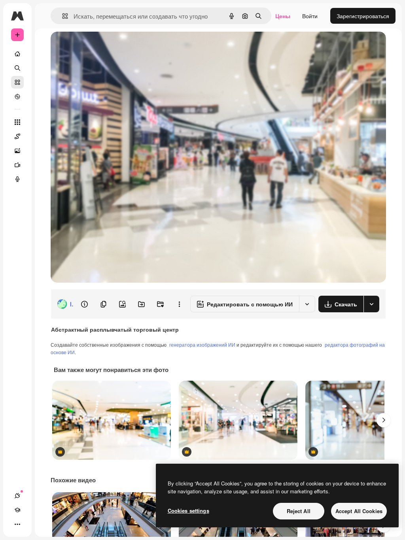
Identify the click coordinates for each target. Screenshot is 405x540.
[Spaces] (17, 136)
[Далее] (384, 420)
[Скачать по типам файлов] (371, 304)
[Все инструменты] (17, 122)
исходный (103, 46)
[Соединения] (17, 495)
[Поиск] (17, 68)
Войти (310, 16)
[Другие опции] (179, 304)
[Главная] (17, 53)
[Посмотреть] (17, 96)
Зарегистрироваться (363, 16)
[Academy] (17, 510)
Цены (282, 16)
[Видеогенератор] (17, 165)
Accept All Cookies (358, 511)
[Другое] (17, 524)
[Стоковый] (17, 82)
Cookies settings (188, 510)
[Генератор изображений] (17, 150)
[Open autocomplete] (62, 16)
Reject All (298, 511)
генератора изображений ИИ (202, 344)
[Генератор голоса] (17, 179)
